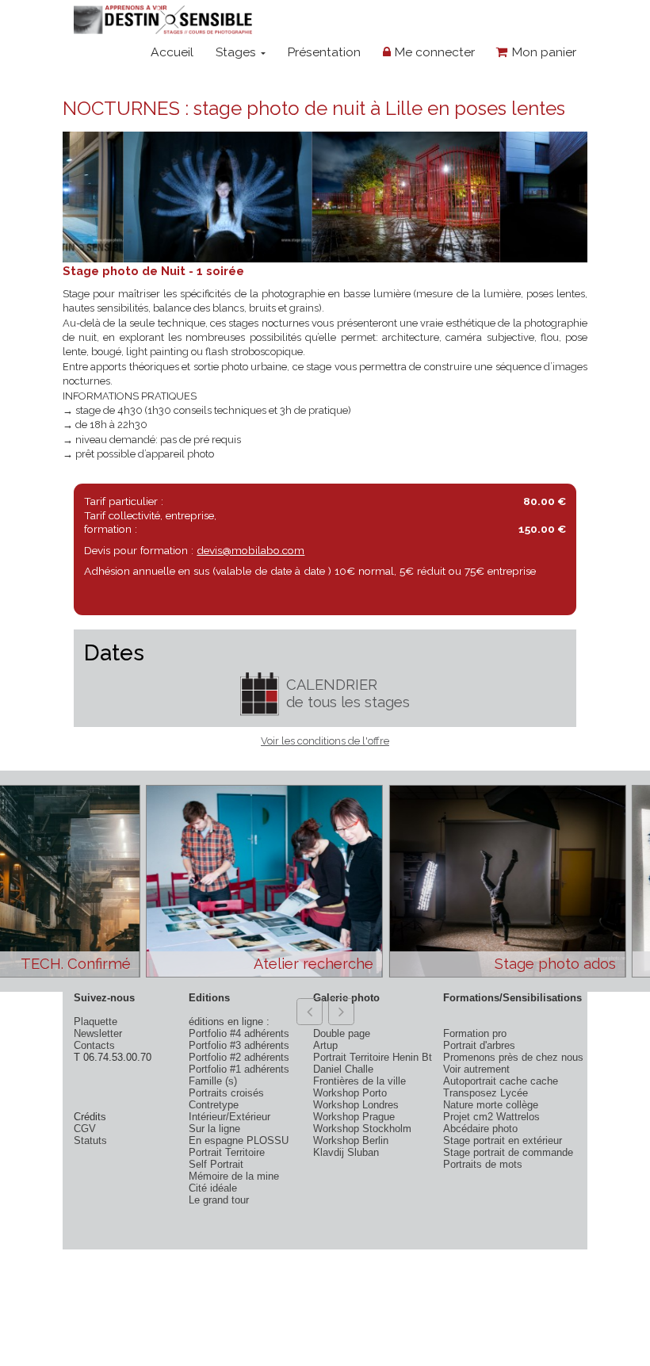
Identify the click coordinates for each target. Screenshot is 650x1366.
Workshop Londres (356, 1105)
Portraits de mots (482, 1164)
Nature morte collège (490, 1105)
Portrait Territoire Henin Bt (372, 1057)
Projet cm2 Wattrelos (491, 1117)
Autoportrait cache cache (500, 1081)
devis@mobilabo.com (250, 550)
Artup (325, 1045)
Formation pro (475, 1033)
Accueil (172, 51)
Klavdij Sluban (346, 1152)
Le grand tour (219, 1200)
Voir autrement (476, 1069)
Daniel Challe (343, 1069)
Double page (341, 1033)
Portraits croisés (226, 1093)
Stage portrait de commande (508, 1152)
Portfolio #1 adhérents (239, 1069)
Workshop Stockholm (362, 1129)
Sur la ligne (214, 1129)
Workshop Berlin (350, 1140)
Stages (237, 51)
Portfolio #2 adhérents (239, 1057)
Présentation (324, 51)
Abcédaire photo (480, 1129)
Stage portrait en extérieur (502, 1140)
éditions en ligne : (229, 1021)
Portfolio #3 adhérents (239, 1045)
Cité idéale (213, 1188)
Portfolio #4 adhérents (239, 1033)
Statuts (90, 1140)
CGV (85, 1129)
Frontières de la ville (359, 1081)
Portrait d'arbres (479, 1045)
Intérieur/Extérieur (229, 1117)
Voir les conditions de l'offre (325, 741)
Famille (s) (213, 1081)
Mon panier (542, 51)
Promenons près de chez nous (513, 1057)
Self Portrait (216, 1164)
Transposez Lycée (485, 1093)
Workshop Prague (354, 1117)
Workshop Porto (350, 1093)
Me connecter (433, 51)
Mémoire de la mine (234, 1176)
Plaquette (95, 1021)
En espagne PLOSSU (239, 1140)
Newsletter (98, 1033)
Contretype (214, 1105)
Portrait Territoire (227, 1152)
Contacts (94, 1045)
